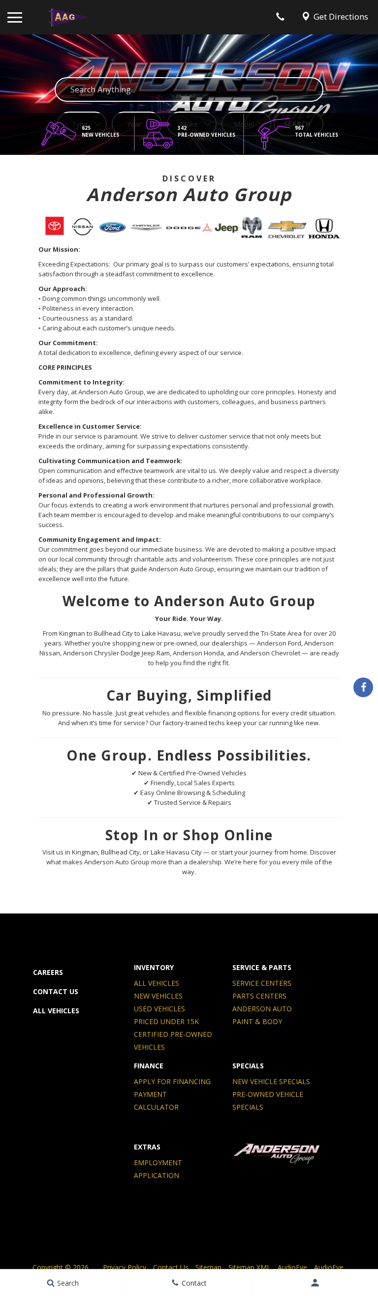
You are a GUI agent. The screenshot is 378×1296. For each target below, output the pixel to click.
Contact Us (55, 991)
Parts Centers (259, 996)
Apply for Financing (172, 1081)
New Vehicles (158, 996)
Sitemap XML (249, 1267)
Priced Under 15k (166, 1021)
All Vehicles (56, 1010)
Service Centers (261, 983)
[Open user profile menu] (315, 1282)
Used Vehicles (159, 1008)
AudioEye (292, 1267)
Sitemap (208, 1267)
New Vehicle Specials (271, 1081)
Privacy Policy (124, 1267)
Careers (48, 972)
